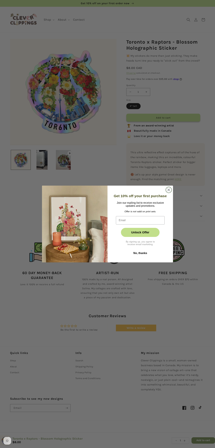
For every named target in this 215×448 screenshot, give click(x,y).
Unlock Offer (140, 232)
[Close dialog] (169, 190)
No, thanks (140, 253)
